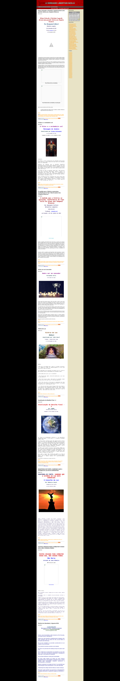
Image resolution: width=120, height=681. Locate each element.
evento (42, 461)
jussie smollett (50, 115)
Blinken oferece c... (72, 31)
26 (74, 19)
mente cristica (42, 616)
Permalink (56, 118)
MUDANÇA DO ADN (72, 44)
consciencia (58, 184)
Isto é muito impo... (72, 36)
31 (71, 20)
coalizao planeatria (52, 184)
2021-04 (70, 77)
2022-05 (70, 66)
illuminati (50, 461)
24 (71, 19)
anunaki (44, 184)
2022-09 (70, 62)
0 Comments (46, 118)
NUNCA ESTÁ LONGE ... (73, 46)
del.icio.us (46, 119)
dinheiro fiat (54, 261)
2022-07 (70, 64)
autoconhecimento (43, 321)
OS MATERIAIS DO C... (73, 26)
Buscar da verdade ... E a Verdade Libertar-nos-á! (60, 8)
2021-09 (70, 73)
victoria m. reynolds (50, 673)
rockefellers (55, 262)
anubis (41, 184)
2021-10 (70, 72)
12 (74, 16)
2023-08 (70, 53)
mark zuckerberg (41, 116)
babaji (41, 393)
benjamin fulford (44, 114)
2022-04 (70, 67)
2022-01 (70, 69)
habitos (58, 321)
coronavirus (46, 115)
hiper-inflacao (40, 262)
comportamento (49, 321)
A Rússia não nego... (72, 25)
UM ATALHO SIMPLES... (73, 39)
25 (72, 19)
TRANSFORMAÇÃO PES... (73, 42)
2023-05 (70, 55)
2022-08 (70, 63)
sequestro (59, 262)
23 (69, 19)
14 (77, 16)
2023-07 (70, 54)
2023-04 (70, 56)
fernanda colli (54, 321)
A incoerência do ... (72, 30)
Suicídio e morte (72, 35)
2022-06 (70, 65)
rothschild (53, 116)
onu (44, 116)
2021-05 (70, 76)
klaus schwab (55, 115)
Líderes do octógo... (72, 29)
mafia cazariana (61, 115)
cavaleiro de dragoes (43, 539)
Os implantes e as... (72, 24)
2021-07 (70, 75)
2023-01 (70, 59)
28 (77, 19)
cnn (60, 114)
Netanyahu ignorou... (72, 23)
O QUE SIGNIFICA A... (73, 45)
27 (75, 19)
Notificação (71, 27)
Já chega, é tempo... (72, 34)
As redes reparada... (72, 41)
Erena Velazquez (56, 131)
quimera (59, 461)
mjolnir (53, 461)
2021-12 (70, 70)
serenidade (51, 616)
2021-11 (70, 71)
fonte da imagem (51, 238)
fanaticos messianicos (60, 261)
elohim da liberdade (43, 673)
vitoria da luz (52, 393)
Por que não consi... (72, 40)
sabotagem (44, 462)
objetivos (61, 321)
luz (46, 393)
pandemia (47, 116)
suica (62, 262)
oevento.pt (51, 30)
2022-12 (70, 60)
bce (40, 114)
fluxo (60, 539)
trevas (55, 616)
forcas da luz (46, 461)
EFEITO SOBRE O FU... (73, 38)
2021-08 (70, 74)
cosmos (61, 184)
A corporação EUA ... (72, 33)
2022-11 (70, 61)
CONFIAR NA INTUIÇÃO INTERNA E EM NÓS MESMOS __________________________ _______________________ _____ (60, 6)
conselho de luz (56, 539)
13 (75, 16)
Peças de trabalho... (72, 47)
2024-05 (70, 52)
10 (71, 16)
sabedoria (47, 616)
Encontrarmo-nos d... (72, 37)
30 (69, 20)
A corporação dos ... (72, 32)
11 (72, 16)
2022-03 (70, 68)
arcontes (47, 184)
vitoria (57, 116)
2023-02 (70, 58)
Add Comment (51, 118)
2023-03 (70, 57)
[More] (39, 112)
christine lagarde (57, 114)
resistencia (40, 462)
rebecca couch (43, 540)
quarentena (51, 262)
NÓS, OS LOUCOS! (72, 43)
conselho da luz (50, 539)
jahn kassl (44, 393)
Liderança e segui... (72, 28)
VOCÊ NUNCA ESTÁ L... (73, 49)
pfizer (50, 116)
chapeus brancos (50, 114)
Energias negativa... (72, 48)
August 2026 (74, 12)
